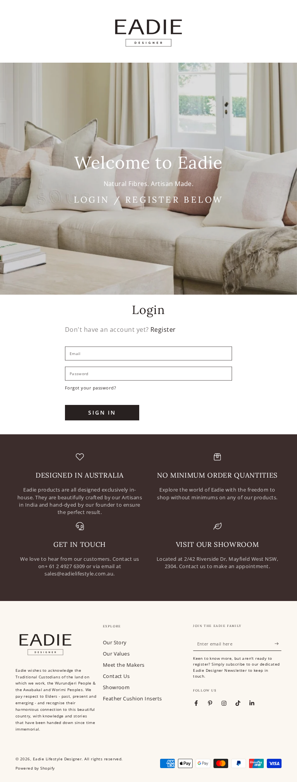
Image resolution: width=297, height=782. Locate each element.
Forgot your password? (90, 388)
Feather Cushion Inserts (132, 698)
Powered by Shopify (35, 768)
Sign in (102, 412)
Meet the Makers (124, 664)
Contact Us (116, 676)
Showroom (116, 687)
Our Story (115, 642)
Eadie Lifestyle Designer (57, 759)
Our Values (116, 653)
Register (163, 329)
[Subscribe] (278, 644)
